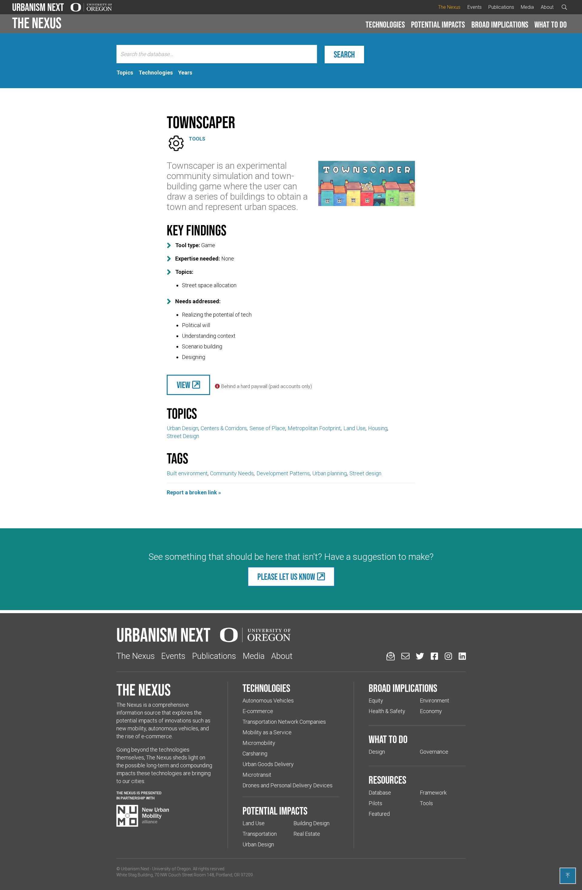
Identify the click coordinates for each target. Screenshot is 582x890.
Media (527, 7)
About (547, 7)
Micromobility (258, 743)
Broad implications (499, 24)
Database (380, 792)
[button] (385, 24)
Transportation (259, 834)
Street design (365, 473)
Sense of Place (267, 428)
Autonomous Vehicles (268, 700)
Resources (387, 780)
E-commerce (257, 711)
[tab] (124, 73)
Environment (434, 700)
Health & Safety (387, 711)
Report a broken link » (194, 492)
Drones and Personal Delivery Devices (287, 785)
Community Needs (232, 473)
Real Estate (306, 834)
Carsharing (254, 753)
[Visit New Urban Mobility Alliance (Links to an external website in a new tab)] (142, 816)
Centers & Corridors (224, 428)
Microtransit (256, 775)
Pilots (375, 803)
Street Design (183, 436)
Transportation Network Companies (284, 722)
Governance (434, 752)
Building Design (311, 823)
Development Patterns (283, 473)
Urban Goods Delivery (268, 764)
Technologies (385, 24)
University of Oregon (171, 868)
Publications (501, 7)
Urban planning (329, 473)
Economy (431, 711)
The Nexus (449, 7)
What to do (550, 24)
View (183, 385)
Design (377, 752)
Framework (433, 792)
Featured (379, 814)
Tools (197, 139)
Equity (376, 700)
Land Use (354, 428)
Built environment (187, 473)
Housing (377, 428)
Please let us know (286, 577)
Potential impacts (438, 24)
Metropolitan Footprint (314, 428)
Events (474, 7)
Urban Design (182, 428)
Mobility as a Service (267, 732)
